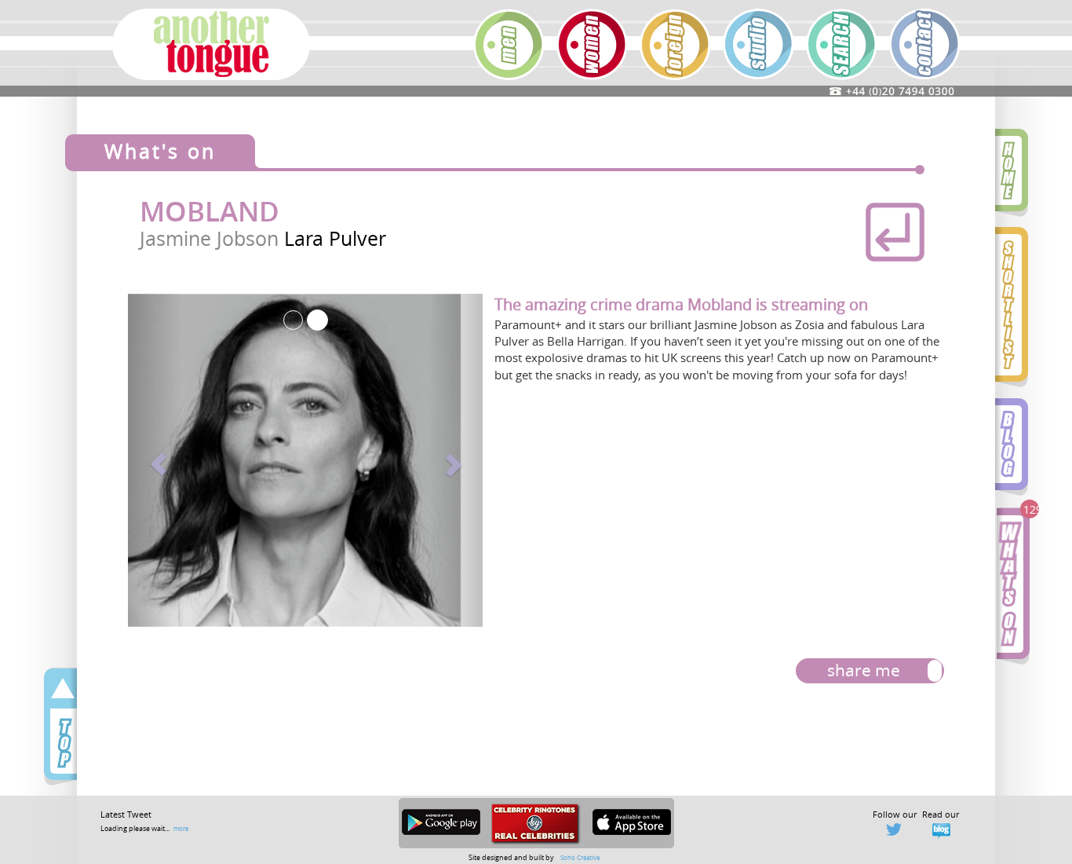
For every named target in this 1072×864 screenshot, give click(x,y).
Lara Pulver (335, 238)
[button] (154, 460)
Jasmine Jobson (212, 238)
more (180, 828)
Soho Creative (580, 857)
